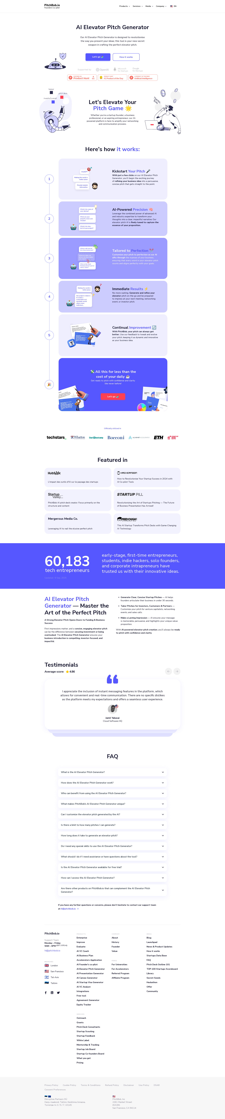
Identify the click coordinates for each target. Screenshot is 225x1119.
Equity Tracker (84, 1005)
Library (150, 973)
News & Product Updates (159, 947)
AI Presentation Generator (90, 973)
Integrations (83, 991)
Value (114, 951)
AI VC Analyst (84, 987)
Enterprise (82, 938)
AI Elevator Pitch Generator (91, 969)
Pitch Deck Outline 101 (158, 964)
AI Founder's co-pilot (87, 964)
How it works (126, 57)
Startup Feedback (86, 1036)
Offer (149, 987)
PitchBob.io (52, 933)
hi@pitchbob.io (68, 908)
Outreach (81, 1018)
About (115, 938)
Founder (116, 947)
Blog (149, 938)
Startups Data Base (157, 956)
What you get (84, 1058)
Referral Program (120, 973)
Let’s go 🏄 (98, 56)
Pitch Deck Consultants (88, 1027)
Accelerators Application (89, 960)
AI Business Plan (85, 956)
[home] (52, 6)
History (115, 942)
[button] (124, 6)
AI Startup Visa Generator (90, 982)
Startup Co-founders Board (90, 1054)
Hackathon (152, 982)
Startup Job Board (86, 1049)
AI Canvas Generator (87, 978)
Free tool (81, 996)
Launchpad (152, 942)
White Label (83, 1040)
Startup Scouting (85, 1031)
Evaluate (81, 947)
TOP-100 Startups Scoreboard (162, 969)
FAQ (149, 960)
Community (152, 991)
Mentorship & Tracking (88, 1045)
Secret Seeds (153, 978)
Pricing (80, 1063)
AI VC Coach (83, 951)
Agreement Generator (88, 1000)
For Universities (119, 964)
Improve (81, 942)
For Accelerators (120, 969)
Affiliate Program (120, 978)
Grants (80, 1022)
